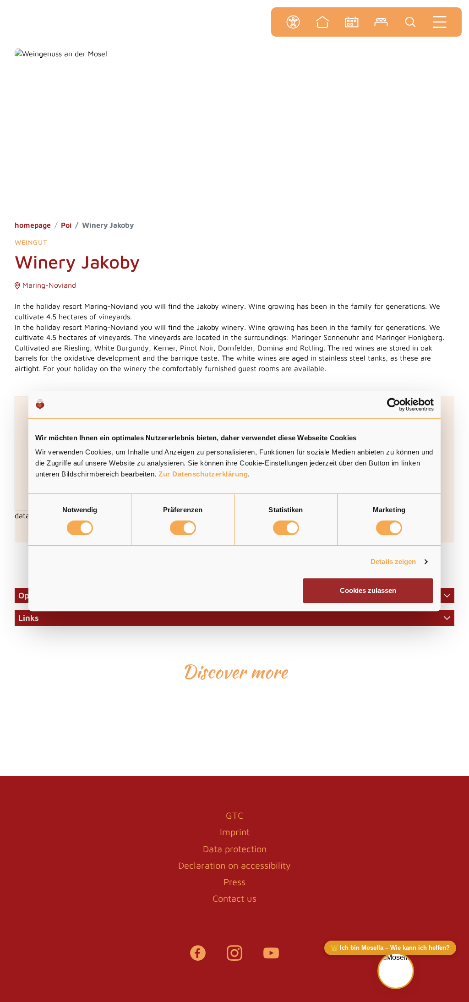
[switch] (183, 527)
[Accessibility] (293, 22)
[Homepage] (322, 22)
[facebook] (198, 957)
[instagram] (234, 957)
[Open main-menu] (439, 22)
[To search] (410, 22)
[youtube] (271, 957)
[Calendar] (351, 22)
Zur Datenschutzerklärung (203, 474)
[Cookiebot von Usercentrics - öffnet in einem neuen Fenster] (394, 404)
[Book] (381, 22)
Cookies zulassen (368, 590)
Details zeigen (393, 561)
